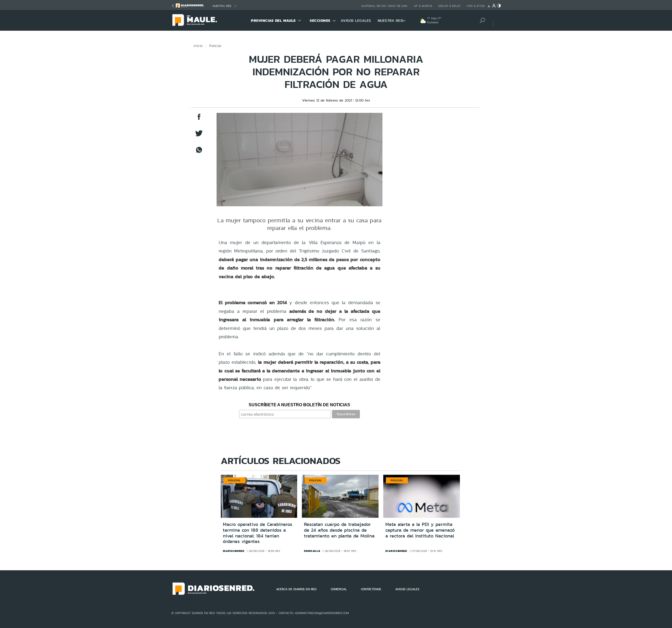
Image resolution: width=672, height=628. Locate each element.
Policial (215, 46)
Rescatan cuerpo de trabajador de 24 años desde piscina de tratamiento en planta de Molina (339, 530)
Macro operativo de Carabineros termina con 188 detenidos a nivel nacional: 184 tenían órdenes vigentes (257, 533)
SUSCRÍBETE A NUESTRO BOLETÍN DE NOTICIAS (299, 405)
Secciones (320, 20)
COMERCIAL (339, 589)
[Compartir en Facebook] (199, 119)
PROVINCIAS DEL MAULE (273, 20)
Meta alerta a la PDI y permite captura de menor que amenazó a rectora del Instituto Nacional (420, 530)
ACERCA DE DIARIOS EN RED (296, 589)
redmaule (312, 551)
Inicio (198, 46)
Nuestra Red (222, 6)
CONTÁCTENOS (371, 589)
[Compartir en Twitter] (199, 135)
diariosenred (233, 551)
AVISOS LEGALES (356, 20)
